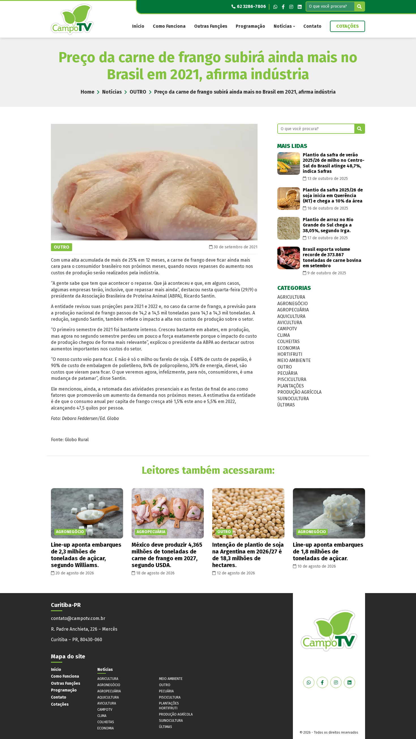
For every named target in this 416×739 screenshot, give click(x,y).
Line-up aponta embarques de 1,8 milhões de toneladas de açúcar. (328, 551)
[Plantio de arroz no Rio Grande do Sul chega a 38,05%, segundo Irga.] (288, 228)
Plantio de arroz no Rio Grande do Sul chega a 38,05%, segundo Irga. (328, 225)
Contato (312, 26)
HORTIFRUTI (289, 354)
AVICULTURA (289, 322)
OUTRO (138, 92)
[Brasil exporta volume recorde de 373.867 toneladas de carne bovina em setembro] (288, 258)
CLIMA (283, 335)
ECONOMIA (288, 348)
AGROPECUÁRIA (293, 310)
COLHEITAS (288, 341)
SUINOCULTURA (293, 398)
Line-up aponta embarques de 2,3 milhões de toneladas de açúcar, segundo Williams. (86, 554)
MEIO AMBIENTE (294, 360)
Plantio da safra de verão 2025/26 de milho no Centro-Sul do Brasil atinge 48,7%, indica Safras (333, 163)
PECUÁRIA (287, 373)
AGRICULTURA (291, 297)
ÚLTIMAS (286, 405)
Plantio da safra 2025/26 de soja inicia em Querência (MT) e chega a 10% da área (333, 195)
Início (138, 26)
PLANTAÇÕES (290, 386)
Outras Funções (210, 26)
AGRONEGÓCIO (292, 303)
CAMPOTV (287, 328)
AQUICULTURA (291, 316)
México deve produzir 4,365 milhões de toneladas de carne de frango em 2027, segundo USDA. (167, 554)
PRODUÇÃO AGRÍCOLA (299, 392)
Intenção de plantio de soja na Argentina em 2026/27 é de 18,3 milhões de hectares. (248, 554)
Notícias (283, 26)
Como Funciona (169, 26)
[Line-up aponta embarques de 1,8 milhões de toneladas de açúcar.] (329, 513)
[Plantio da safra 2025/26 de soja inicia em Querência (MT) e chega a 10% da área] (288, 198)
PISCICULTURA (291, 379)
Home (87, 92)
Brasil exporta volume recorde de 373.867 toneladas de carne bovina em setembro (332, 257)
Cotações (347, 26)
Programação (250, 26)
